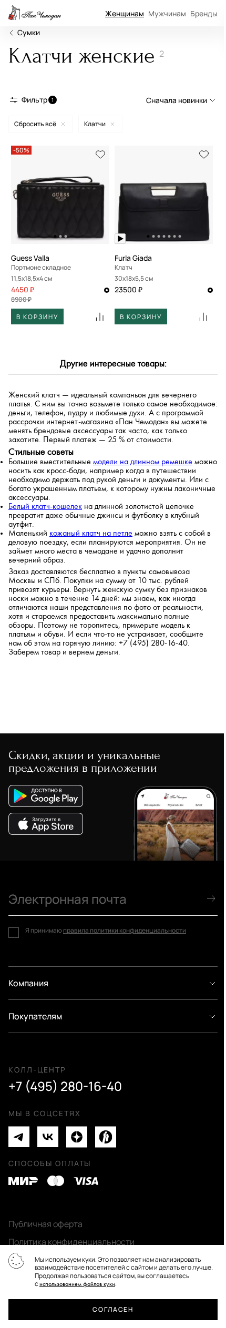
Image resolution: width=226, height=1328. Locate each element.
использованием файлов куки (77, 1284)
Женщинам (124, 13)
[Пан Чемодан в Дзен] (76, 1137)
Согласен (113, 1309)
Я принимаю (105, 930)
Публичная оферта (45, 1224)
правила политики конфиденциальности (124, 930)
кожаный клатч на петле (90, 533)
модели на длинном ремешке (142, 461)
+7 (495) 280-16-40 (65, 1086)
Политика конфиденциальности (71, 1242)
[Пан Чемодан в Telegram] (18, 1137)
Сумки (28, 32)
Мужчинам (167, 13)
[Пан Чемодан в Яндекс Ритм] (105, 1137)
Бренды (204, 13)
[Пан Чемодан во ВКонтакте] (47, 1137)
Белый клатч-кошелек (45, 506)
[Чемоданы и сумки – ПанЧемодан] (34, 13)
